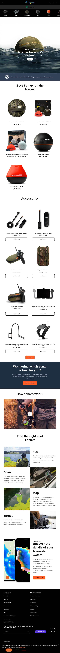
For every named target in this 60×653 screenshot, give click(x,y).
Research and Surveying (10, 615)
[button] (3, 2)
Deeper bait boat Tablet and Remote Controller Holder (43, 307)
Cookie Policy (22, 647)
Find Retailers (7, 619)
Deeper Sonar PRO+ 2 (43, 154)
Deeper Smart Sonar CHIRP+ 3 (43, 122)
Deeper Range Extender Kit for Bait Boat (17, 233)
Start (49, 15)
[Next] (57, 12)
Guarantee (33, 602)
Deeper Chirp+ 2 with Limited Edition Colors (17, 154)
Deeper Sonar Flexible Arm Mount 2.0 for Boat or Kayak (16, 345)
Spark (16, 15)
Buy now (30, 59)
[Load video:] (30, 414)
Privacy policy (33, 599)
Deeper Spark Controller (17, 306)
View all (30, 357)
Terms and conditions (35, 596)
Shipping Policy (34, 606)
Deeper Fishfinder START (16, 186)
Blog (5, 612)
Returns (32, 609)
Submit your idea (34, 615)
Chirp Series (27, 15)
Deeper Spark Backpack (43, 270)
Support (6, 599)
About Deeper (7, 596)
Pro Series (38, 15)
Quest (5, 15)
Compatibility (33, 612)
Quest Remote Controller (17, 270)
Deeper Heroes (7, 606)
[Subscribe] (28, 631)
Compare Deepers (30, 383)
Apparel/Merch (7, 602)
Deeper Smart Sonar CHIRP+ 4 (16, 122)
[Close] (58, 644)
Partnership (7, 609)
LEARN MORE (39, 577)
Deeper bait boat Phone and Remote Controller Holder (43, 345)
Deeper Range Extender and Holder (43, 233)
